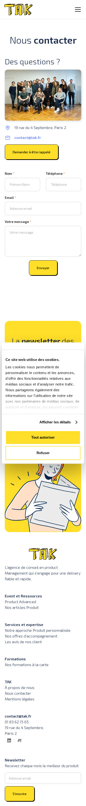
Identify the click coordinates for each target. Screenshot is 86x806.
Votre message (18, 222)
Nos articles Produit (22, 607)
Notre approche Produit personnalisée (37, 630)
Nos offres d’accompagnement (31, 636)
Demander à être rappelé (31, 152)
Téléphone (55, 173)
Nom (9, 173)
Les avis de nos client (23, 641)
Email (10, 197)
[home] (18, 9)
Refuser (43, 453)
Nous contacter (18, 693)
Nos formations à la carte (26, 664)
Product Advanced (20, 601)
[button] (77, 9)
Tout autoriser (43, 437)
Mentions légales (19, 699)
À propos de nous (19, 687)
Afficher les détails (55, 422)
